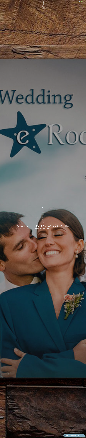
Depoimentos (29, 5)
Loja (61, 5)
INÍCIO (15, 5)
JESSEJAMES (50, 5)
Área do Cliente (68, 5)
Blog (56, 5)
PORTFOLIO (21, 5)
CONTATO (37, 5)
